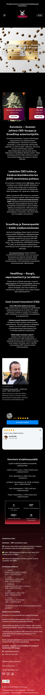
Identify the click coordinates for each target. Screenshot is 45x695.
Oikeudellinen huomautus (30, 692)
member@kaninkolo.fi (11, 651)
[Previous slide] (4, 438)
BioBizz (7, 242)
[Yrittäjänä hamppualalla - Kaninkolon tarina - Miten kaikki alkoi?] (15, 371)
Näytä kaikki (14, 116)
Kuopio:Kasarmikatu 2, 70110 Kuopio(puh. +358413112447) (15, 600)
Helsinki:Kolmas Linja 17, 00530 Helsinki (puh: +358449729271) (15, 572)
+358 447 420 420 (11, 654)
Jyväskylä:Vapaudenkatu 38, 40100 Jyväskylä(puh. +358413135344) (17, 586)
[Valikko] (4, 15)
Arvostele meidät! (22, 422)
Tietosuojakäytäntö (8, 690)
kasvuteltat (26, 238)
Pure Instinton (34, 255)
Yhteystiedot (6, 692)
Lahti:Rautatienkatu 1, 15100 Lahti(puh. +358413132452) (14, 593)
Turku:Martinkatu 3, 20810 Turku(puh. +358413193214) (14, 579)
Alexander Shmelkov (17, 436)
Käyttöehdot (30, 690)
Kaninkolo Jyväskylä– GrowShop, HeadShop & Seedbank (25, 415)
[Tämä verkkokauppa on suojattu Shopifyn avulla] (6, 681)
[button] (39, 15)
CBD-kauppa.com (8, 665)
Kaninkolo (10, 687)
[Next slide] (41, 438)
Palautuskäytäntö (20, 690)
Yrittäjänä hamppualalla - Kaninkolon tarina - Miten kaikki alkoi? (14, 390)
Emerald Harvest (30, 240)
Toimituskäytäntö (16, 692)
